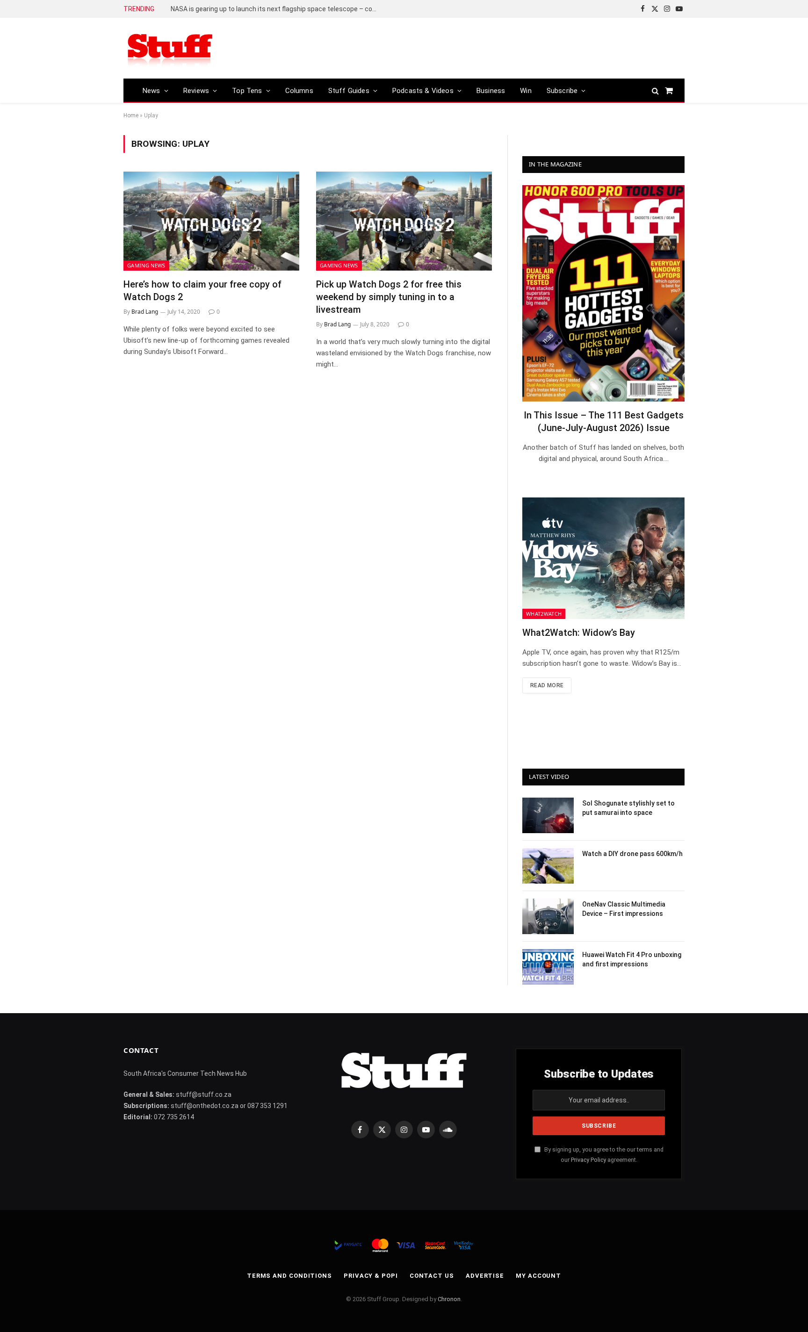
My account (538, 1275)
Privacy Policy (588, 1159)
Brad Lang (144, 312)
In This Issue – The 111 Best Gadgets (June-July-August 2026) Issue (604, 421)
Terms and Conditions (289, 1275)
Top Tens (247, 90)
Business (490, 90)
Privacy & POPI (371, 1275)
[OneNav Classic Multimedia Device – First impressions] (548, 916)
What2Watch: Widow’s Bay (578, 632)
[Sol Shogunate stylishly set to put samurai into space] (548, 815)
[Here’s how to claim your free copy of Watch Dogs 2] (211, 221)
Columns (299, 90)
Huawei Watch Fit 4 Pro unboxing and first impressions (631, 959)
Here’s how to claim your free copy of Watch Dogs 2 (202, 290)
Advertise (485, 1275)
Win (526, 90)
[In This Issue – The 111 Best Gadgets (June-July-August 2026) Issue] (603, 293)
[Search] (655, 90)
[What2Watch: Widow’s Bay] (603, 558)
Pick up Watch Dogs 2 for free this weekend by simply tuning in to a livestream (389, 297)
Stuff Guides (348, 90)
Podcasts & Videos (423, 90)
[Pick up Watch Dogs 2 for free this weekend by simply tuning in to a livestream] (404, 221)
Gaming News (146, 265)
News (151, 90)
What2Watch (544, 613)
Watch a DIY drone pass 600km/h (632, 853)
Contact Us (432, 1275)
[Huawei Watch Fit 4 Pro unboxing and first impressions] (548, 967)
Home (130, 115)
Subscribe (562, 90)
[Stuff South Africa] (170, 48)
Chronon (449, 1299)
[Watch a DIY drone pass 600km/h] (548, 866)
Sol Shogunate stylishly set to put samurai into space (628, 807)
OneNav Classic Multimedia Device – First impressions (623, 908)
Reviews (196, 90)
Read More (546, 685)
